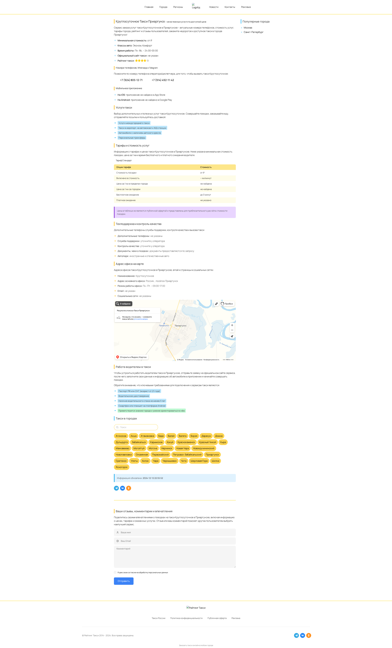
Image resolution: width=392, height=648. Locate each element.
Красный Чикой (207, 442)
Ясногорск (122, 467)
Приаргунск (212, 454)
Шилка (215, 460)
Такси (96, 635)
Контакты (230, 7)
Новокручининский (203, 448)
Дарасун (206, 436)
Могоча (153, 448)
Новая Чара (182, 448)
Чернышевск (170, 460)
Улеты (134, 460)
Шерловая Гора (199, 460)
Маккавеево (122, 448)
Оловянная (142, 454)
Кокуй (170, 442)
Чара (155, 460)
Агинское (121, 436)
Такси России (158, 618)
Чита (183, 460)
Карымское (156, 442)
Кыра (223, 442)
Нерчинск (166, 448)
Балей (171, 436)
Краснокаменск (186, 442)
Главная (149, 7)
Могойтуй (139, 448)
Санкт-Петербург (254, 32)
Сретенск (121, 460)
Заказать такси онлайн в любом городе (196, 645)
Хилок (145, 460)
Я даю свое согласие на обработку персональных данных (143, 572)
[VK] (122, 488)
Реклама (246, 7)
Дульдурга (122, 442)
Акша (133, 436)
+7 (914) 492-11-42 (163, 80)
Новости (214, 7)
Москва (248, 27)
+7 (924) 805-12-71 (131, 80)
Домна (218, 436)
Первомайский (160, 454)
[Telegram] (116, 488)
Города (163, 7)
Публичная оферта (217, 618)
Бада (161, 436)
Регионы (178, 7)
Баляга (182, 436)
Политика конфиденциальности (186, 618)
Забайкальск (139, 442)
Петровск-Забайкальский (187, 454)
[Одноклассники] (128, 488)
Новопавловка (124, 454)
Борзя (194, 436)
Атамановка (147, 436)
